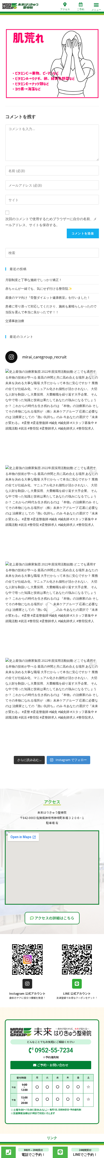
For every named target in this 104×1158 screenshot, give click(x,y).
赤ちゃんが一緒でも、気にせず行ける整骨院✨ (38, 288)
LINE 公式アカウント (77, 993)
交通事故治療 (14, 321)
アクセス (65, 9)
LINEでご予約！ (85, 1155)
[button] (96, 5)
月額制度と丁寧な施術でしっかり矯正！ (33, 280)
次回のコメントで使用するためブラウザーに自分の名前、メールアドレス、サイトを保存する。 (51, 221)
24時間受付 (85, 1150)
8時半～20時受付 (33, 1150)
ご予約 (80, 9)
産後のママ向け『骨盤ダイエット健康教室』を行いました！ (47, 297)
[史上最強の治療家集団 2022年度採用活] (52, 416)
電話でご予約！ (33, 1155)
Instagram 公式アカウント (27, 993)
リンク (52, 1138)
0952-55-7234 (53, 1050)
